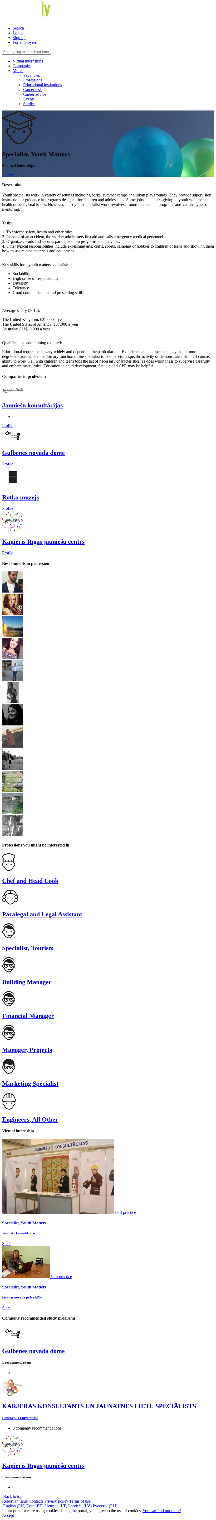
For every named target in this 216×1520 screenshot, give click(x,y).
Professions (32, 80)
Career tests (32, 89)
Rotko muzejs (20, 497)
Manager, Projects (27, 1049)
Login (18, 33)
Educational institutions (42, 85)
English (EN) (14, 1506)
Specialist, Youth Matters (24, 1223)
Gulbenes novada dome (33, 452)
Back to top (12, 1496)
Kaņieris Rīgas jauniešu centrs (43, 541)
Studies (29, 104)
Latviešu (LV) (80, 1506)
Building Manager (27, 982)
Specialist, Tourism (28, 948)
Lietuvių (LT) (56, 1506)
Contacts (36, 1501)
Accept (8, 1515)
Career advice (34, 94)
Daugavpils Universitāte (20, 1418)
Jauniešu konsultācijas (32, 405)
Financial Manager (28, 1015)
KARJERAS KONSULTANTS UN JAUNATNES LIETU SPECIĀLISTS (99, 1406)
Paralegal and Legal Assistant (42, 914)
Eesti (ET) (34, 1506)
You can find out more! (162, 1510)
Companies (22, 66)
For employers (25, 42)
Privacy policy (56, 1501)
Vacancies (31, 75)
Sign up (19, 37)
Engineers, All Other (30, 1119)
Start (6, 1243)
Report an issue (15, 1501)
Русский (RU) (105, 1506)
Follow (8, 174)
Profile (7, 425)
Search (18, 28)
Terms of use (80, 1501)
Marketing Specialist (30, 1083)
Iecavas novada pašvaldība (22, 1297)
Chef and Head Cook (30, 880)
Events (29, 99)
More (18, 70)
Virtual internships (28, 61)
